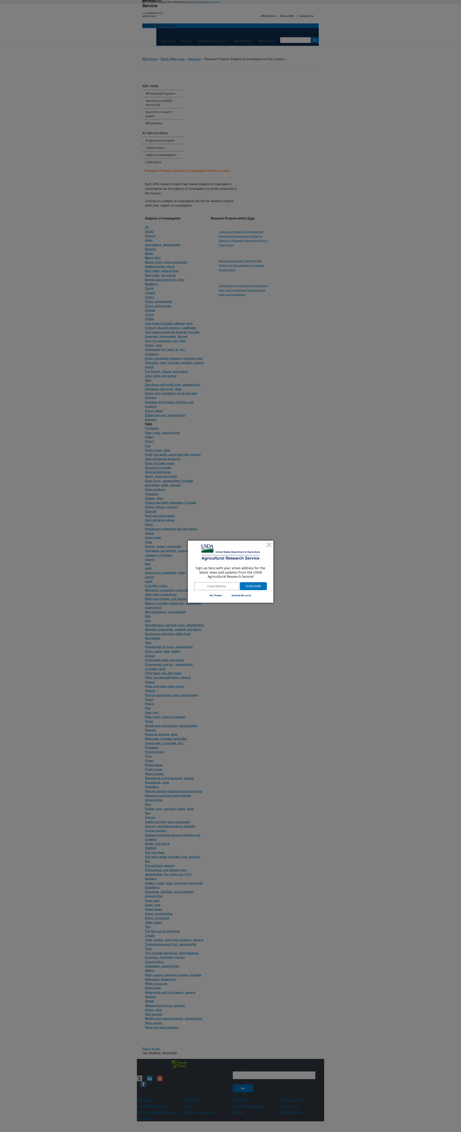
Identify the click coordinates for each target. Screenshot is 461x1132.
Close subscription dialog (269, 544)
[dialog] (230, 572)
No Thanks (216, 595)
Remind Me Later (241, 595)
